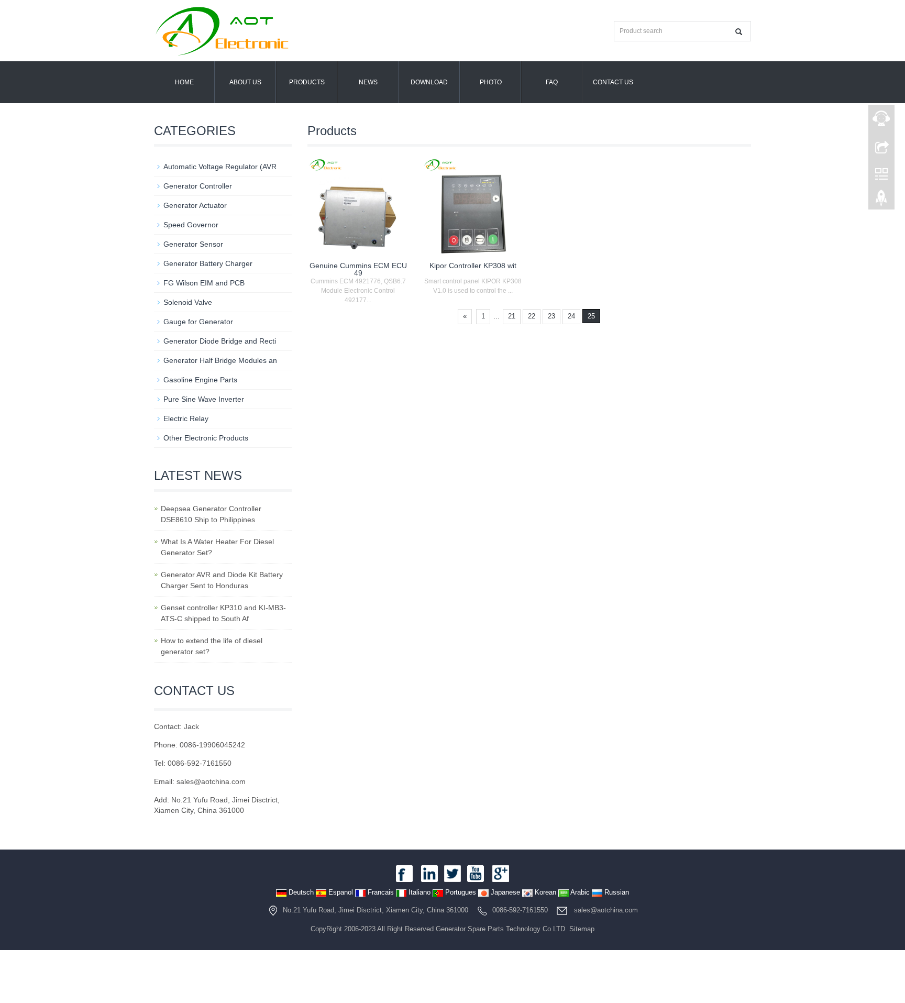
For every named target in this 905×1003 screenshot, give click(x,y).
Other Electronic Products (205, 438)
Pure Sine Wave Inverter (203, 399)
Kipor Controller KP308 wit (472, 265)
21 (511, 316)
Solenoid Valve (187, 302)
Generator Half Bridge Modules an (220, 360)
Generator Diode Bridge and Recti (219, 341)
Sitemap (581, 929)
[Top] (881, 201)
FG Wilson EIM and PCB (204, 283)
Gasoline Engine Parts (200, 380)
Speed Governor (190, 225)
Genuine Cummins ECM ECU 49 (358, 269)
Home (184, 82)
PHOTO (491, 82)
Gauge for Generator (198, 321)
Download (429, 82)
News (368, 82)
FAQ (552, 82)
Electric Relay (185, 418)
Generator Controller (197, 186)
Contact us (613, 82)
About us (245, 82)
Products (307, 82)
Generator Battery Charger (207, 263)
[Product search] (739, 31)
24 (571, 316)
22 (531, 316)
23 (551, 316)
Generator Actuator (195, 205)
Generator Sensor (193, 244)
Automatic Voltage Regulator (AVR (220, 166)
